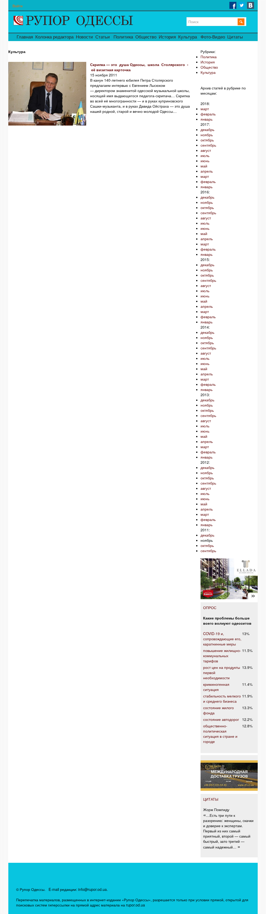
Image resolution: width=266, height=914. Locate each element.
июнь (205, 160)
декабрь (207, 129)
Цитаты (235, 37)
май (204, 165)
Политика (123, 37)
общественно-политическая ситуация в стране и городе (220, 733)
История (167, 37)
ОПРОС (209, 607)
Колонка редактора (54, 37)
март (205, 108)
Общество (145, 37)
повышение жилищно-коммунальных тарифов (222, 655)
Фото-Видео (213, 37)
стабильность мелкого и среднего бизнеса (222, 698)
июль (205, 155)
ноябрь (207, 134)
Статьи (102, 37)
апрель (207, 171)
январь (206, 119)
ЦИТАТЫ (210, 799)
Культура (187, 37)
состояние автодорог (221, 719)
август (206, 150)
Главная (25, 37)
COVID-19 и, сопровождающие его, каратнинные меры (222, 639)
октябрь (207, 139)
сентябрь (208, 145)
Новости (84, 37)
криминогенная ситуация (216, 687)
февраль (208, 113)
